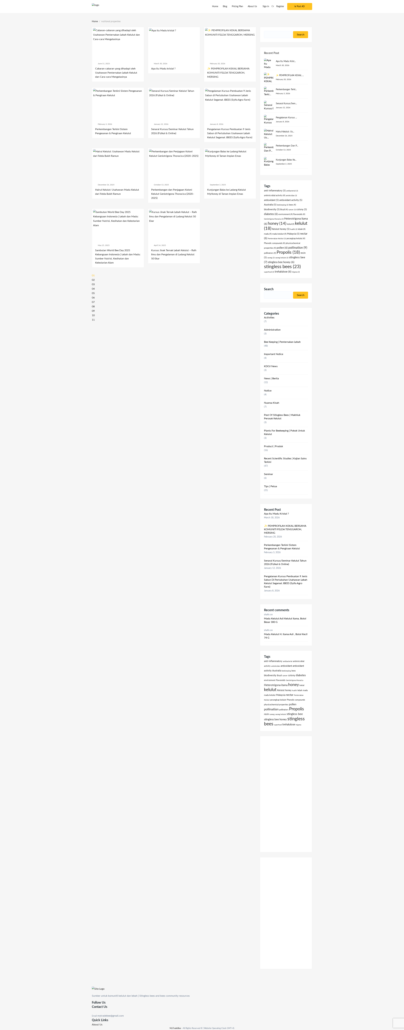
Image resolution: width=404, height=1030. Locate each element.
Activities (269, 317)
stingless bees (282, 266)
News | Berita (271, 378)
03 (93, 284)
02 (93, 280)
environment (285, 214)
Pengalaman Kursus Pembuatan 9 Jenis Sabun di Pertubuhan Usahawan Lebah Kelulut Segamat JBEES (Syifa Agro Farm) (285, 581)
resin (266, 714)
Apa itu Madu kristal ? (276, 513)
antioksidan (291, 195)
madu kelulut (279, 234)
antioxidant (271, 200)
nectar (289, 695)
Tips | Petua (270, 486)
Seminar (268, 474)
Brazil (284, 209)
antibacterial (292, 191)
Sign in (266, 6)
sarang (271, 258)
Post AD (301, 6)
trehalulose (283, 271)
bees (292, 205)
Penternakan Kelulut (277, 238)
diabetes (271, 214)
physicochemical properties (276, 705)
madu (268, 234)
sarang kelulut (281, 258)
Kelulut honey (281, 229)
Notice (267, 390)
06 (93, 297)
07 (93, 302)
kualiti (293, 229)
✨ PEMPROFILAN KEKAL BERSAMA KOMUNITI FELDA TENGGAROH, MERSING (285, 529)
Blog (225, 6)
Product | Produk (273, 446)
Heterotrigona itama (276, 685)
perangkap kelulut (295, 238)
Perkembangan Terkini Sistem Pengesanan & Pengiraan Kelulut (282, 547)
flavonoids (299, 214)
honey (277, 224)
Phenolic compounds (274, 243)
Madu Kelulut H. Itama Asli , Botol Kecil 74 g (285, 636)
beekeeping (282, 205)
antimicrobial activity (274, 195)
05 (93, 293)
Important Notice (273, 354)
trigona (296, 272)
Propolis (288, 252)
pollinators (270, 253)
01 (93, 275)
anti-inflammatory (275, 190)
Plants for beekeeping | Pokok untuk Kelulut (284, 432)
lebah (301, 229)
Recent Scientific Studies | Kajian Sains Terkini (285, 460)
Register (280, 6)
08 (93, 306)
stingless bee (295, 714)
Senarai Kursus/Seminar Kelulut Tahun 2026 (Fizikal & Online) (285, 562)
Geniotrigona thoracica (274, 219)
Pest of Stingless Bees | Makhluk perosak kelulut (282, 417)
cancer (292, 210)
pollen (282, 248)
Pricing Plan (237, 6)
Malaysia (293, 234)
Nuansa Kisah (271, 403)
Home (215, 6)
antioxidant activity (290, 200)
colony (301, 209)
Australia (270, 205)
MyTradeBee (175, 1028)
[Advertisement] (286, 792)
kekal (290, 224)
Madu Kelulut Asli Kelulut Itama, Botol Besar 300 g (285, 620)
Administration (272, 330)
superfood (269, 272)
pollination (297, 247)
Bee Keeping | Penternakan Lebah (282, 342)
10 (93, 315)
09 (93, 311)
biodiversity (272, 209)
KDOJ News (271, 366)
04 (93, 289)
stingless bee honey (281, 262)
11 (93, 320)
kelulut (270, 690)
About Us (252, 6)
